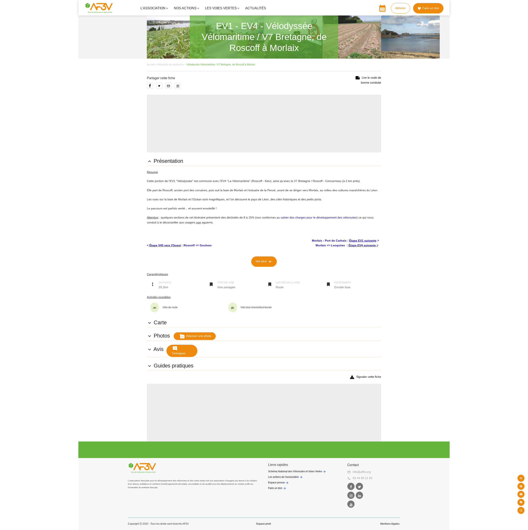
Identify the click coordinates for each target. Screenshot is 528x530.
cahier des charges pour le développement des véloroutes (319, 217)
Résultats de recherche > (172, 64)
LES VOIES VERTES (221, 8)
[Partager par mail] (170, 87)
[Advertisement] (264, 123)
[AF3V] (99, 11)
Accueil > (152, 64)
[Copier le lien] (179, 87)
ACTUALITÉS (255, 8)
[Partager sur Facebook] (151, 87)
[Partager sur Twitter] (160, 87)
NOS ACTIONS (185, 8)
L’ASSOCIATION (152, 8)
